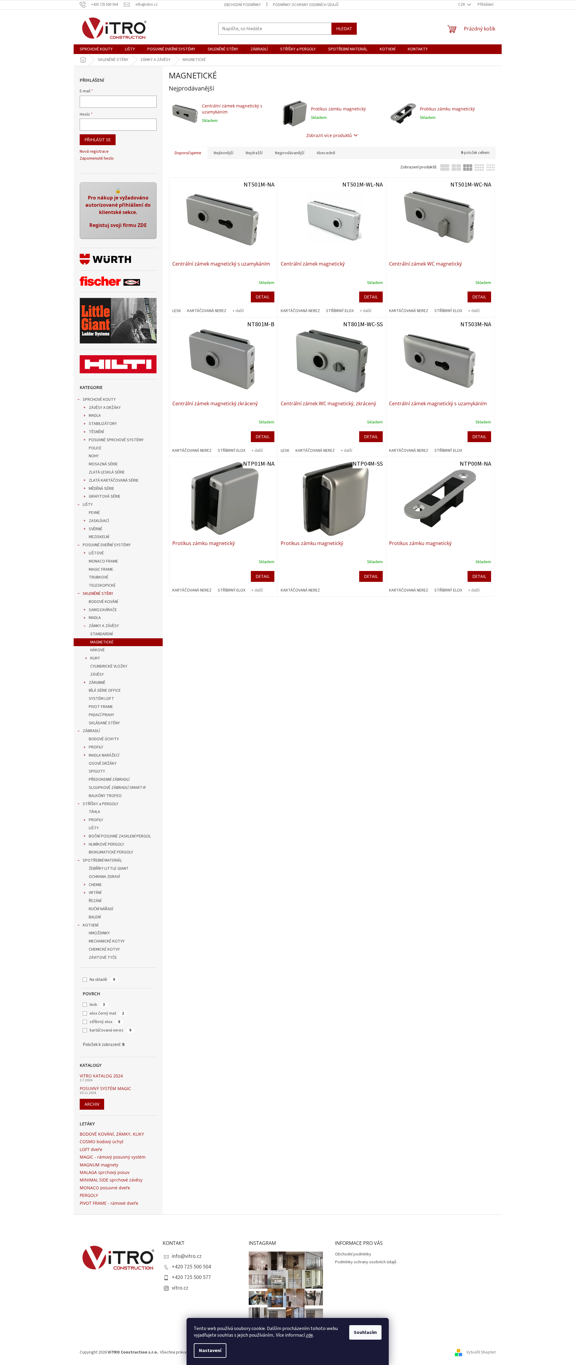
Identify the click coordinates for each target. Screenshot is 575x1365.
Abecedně (326, 153)
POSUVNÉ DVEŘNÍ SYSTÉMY (107, 545)
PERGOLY (89, 1195)
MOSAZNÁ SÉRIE (103, 464)
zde (309, 1335)
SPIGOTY (97, 771)
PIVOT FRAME (101, 707)
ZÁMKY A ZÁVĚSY (104, 626)
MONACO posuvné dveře (105, 1187)
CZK (462, 4)
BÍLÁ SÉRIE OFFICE (105, 690)
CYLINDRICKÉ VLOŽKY (108, 666)
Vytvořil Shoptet (481, 1353)
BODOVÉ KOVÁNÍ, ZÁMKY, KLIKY (112, 1134)
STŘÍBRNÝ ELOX (340, 311)
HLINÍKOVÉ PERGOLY (106, 844)
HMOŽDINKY (99, 933)
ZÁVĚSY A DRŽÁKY (105, 408)
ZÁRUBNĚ (97, 683)
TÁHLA (94, 812)
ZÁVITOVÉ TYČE (103, 958)
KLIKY (95, 658)
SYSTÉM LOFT (101, 699)
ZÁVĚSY (97, 674)
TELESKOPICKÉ (102, 585)
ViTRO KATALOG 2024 (101, 1075)
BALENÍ (95, 917)
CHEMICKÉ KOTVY (104, 949)
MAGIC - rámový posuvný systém (112, 1157)
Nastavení (210, 1350)
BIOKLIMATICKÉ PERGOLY (111, 852)
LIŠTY (88, 505)
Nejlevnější (223, 153)
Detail (263, 297)
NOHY (94, 456)
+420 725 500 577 (191, 1277)
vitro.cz (180, 1288)
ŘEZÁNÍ (95, 901)
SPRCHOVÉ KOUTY (99, 400)
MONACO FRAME (103, 561)
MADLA (95, 416)
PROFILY (96, 747)
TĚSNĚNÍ (96, 432)
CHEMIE (95, 885)
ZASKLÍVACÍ (99, 521)
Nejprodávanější (289, 153)
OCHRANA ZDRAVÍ (104, 877)
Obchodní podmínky (242, 5)
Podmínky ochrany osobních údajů (306, 5)
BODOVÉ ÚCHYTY (104, 739)
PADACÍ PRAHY (101, 715)
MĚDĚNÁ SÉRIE (101, 489)
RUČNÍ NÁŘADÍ (101, 909)
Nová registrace (94, 152)
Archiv (92, 1104)
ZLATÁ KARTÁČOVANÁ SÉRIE (114, 480)
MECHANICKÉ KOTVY (107, 941)
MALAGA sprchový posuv (104, 1172)
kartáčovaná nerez (110, 1030)
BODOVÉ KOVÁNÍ (103, 602)
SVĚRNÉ (95, 529)
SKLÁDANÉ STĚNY (104, 723)
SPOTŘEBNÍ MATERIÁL (102, 860)
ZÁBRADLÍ (91, 731)
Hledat (344, 28)
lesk (97, 1005)
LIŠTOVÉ (96, 553)
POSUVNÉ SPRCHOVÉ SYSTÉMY (116, 440)
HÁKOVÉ (97, 650)
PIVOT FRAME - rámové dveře (109, 1203)
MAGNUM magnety (99, 1164)
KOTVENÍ (90, 925)
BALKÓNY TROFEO (105, 796)
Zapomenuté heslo (97, 158)
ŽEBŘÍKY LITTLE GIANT (109, 869)
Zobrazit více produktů (329, 135)
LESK (176, 311)
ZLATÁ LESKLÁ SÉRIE (107, 472)
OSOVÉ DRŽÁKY (103, 764)
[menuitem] (96, 49)
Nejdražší (254, 153)
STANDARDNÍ (101, 634)
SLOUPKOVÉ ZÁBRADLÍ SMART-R (117, 788)
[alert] (118, 210)
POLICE (95, 448)
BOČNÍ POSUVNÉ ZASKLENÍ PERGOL (120, 836)
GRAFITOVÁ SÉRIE (104, 496)
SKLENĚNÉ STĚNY (98, 594)
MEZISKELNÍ (99, 537)
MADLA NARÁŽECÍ (104, 755)
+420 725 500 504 (191, 1267)
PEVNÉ (94, 513)
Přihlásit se (98, 139)
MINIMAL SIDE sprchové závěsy (111, 1180)
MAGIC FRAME (101, 569)
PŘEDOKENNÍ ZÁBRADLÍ (109, 780)
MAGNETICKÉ (101, 642)
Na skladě (102, 980)
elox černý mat (107, 1013)
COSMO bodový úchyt (101, 1141)
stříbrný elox (105, 1022)
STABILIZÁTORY (103, 424)
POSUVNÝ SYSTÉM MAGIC (105, 1088)
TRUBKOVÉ (98, 577)
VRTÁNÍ (95, 893)
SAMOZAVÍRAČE (103, 610)
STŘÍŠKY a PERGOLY (100, 804)
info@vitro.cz (187, 1256)
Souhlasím (365, 1332)
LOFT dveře (91, 1149)
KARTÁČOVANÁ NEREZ (206, 311)
